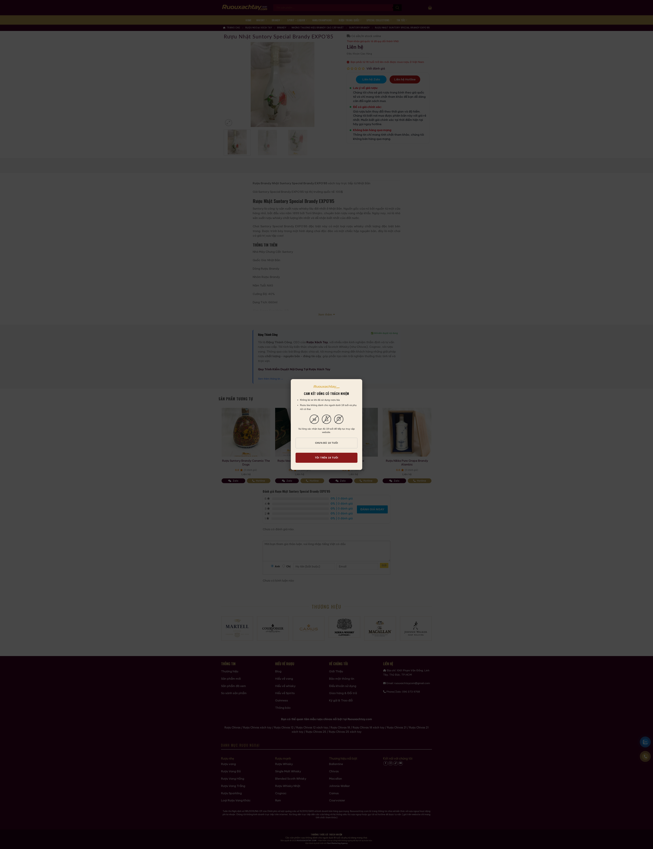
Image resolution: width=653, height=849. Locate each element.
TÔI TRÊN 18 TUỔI (326, 457)
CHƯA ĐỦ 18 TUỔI (326, 443)
